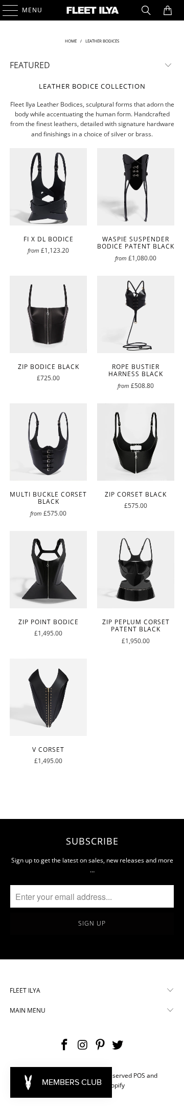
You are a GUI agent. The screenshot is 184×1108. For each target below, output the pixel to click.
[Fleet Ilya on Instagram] (82, 1045)
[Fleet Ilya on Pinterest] (100, 1045)
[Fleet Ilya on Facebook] (65, 1045)
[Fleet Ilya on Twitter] (118, 1045)
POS (139, 1075)
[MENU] (5, 10)
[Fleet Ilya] (92, 10)
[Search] (146, 10)
